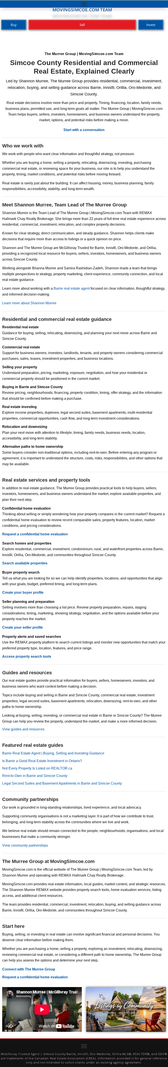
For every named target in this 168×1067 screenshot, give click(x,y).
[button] (84, 4)
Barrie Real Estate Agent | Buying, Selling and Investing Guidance (53, 753)
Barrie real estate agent (72, 288)
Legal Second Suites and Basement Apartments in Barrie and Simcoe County (62, 783)
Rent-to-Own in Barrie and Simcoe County (34, 776)
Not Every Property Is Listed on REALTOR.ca (37, 768)
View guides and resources (23, 729)
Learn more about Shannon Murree (29, 303)
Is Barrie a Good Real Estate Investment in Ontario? (42, 761)
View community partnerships (25, 845)
